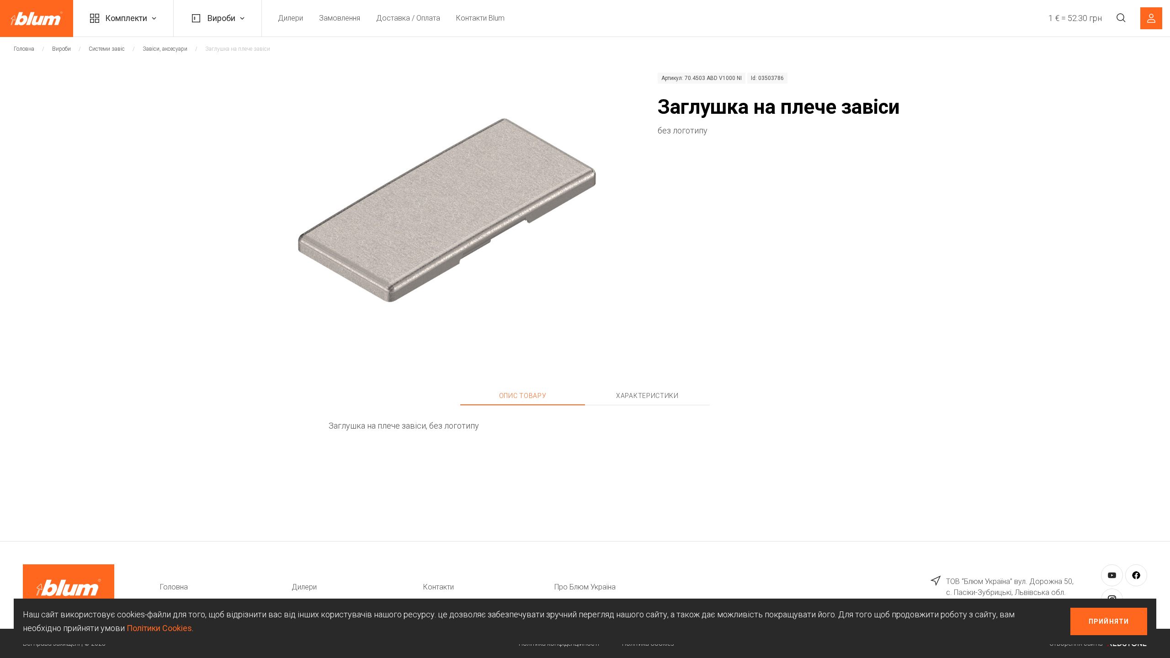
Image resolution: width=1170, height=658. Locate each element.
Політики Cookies (159, 628)
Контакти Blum (480, 18)
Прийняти (1109, 621)
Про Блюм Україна (585, 587)
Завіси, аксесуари (165, 49)
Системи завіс (107, 49)
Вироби (221, 18)
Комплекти (126, 18)
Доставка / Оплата (408, 18)
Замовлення (339, 18)
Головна (24, 49)
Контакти (438, 587)
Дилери (290, 18)
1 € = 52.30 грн (1075, 18)
